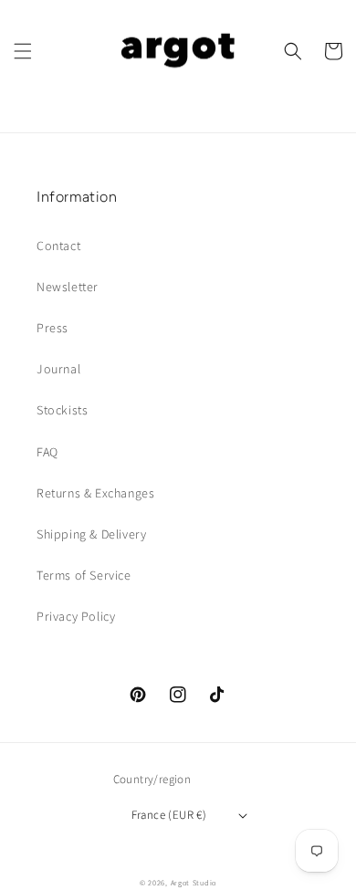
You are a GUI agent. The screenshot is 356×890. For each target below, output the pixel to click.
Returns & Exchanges (95, 493)
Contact (58, 245)
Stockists (62, 410)
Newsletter (68, 286)
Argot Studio (193, 882)
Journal (58, 369)
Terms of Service (84, 575)
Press (52, 327)
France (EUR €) (169, 814)
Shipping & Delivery (91, 534)
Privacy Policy (76, 616)
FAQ (47, 452)
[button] (23, 51)
